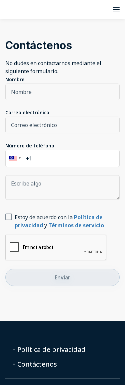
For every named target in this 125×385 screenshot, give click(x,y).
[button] (14, 158)
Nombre (15, 79)
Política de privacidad (51, 349)
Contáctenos (37, 364)
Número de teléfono (29, 145)
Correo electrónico (27, 112)
